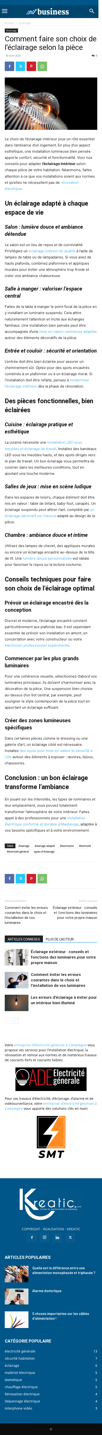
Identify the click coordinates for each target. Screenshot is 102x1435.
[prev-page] (8, 1020)
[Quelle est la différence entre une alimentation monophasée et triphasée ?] (16, 1274)
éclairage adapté (45, 846)
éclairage (25, 23)
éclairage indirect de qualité (52, 251)
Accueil (9, 23)
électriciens (67, 846)
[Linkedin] (57, 1237)
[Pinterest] (31, 66)
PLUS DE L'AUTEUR (60, 939)
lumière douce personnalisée (47, 558)
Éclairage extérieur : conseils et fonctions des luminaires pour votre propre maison (75, 913)
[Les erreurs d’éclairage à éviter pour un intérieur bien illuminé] (16, 1003)
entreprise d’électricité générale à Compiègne (50, 1045)
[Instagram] (44, 1237)
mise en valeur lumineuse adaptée (68, 331)
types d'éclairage (44, 851)
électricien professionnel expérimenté (37, 645)
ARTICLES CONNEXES (24, 939)
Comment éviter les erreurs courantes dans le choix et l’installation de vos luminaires (26, 915)
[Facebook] (9, 66)
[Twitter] (20, 66)
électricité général (18, 851)
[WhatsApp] (42, 66)
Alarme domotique (46, 1291)
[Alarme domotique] (16, 1296)
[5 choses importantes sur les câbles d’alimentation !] (16, 1319)
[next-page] (15, 1020)
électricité (85, 846)
